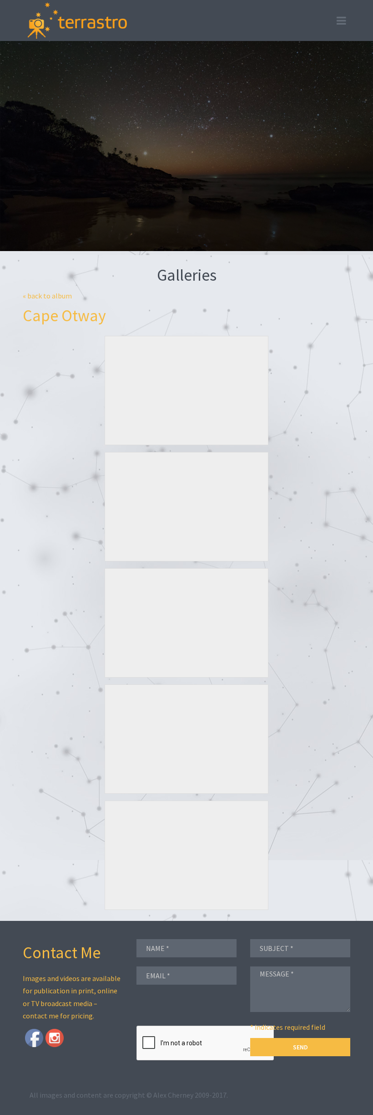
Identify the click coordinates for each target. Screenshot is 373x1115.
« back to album (47, 295)
